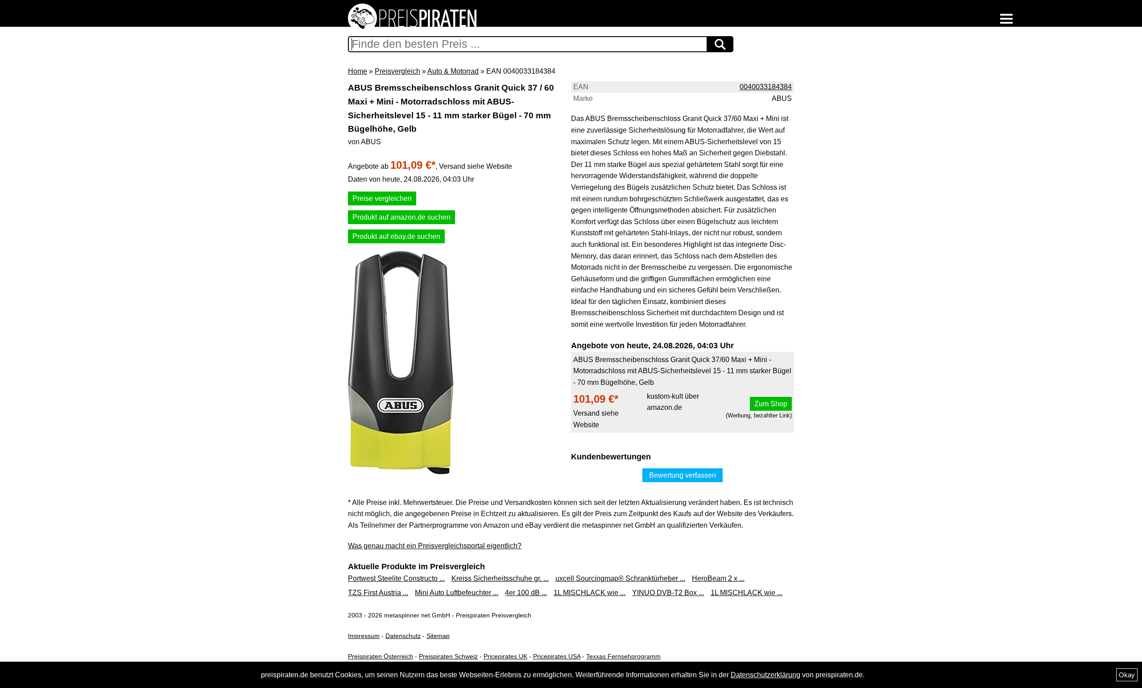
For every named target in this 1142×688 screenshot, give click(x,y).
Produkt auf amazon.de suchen (401, 217)
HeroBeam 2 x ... (718, 578)
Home (357, 71)
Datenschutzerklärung (765, 675)
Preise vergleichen (382, 198)
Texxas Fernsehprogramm (623, 656)
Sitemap (438, 635)
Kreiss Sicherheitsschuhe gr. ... (500, 578)
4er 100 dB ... (526, 592)
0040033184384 (766, 87)
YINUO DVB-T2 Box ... (668, 592)
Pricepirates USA (556, 656)
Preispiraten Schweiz (448, 656)
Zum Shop (770, 404)
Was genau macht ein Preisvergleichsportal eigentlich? (434, 546)
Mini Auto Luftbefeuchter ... (456, 592)
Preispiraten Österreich (380, 656)
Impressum (364, 635)
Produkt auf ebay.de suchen (396, 236)
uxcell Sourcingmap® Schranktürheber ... (620, 578)
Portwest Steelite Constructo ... (396, 578)
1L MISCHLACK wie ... (589, 592)
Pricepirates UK (505, 656)
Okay (1127, 675)
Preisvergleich (397, 71)
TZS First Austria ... (378, 592)
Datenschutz (403, 635)
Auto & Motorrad (453, 71)
